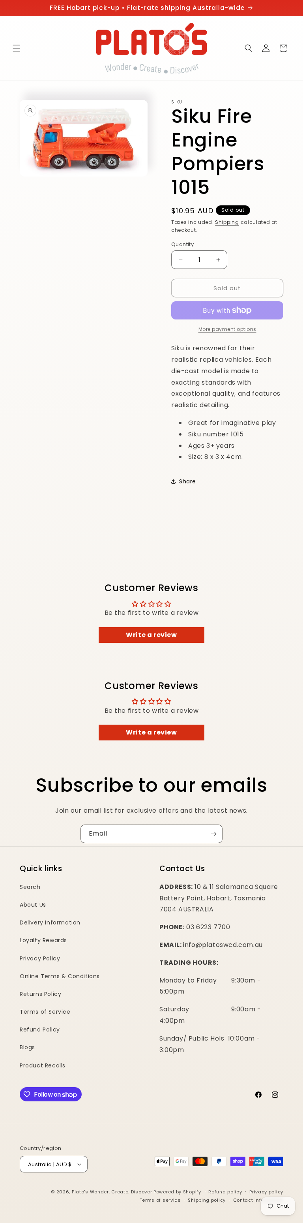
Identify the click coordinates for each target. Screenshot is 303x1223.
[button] (16, 48)
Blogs (27, 1047)
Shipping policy (207, 1200)
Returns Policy (40, 994)
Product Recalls (42, 1065)
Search (30, 887)
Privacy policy (266, 1192)
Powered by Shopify (177, 1192)
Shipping (227, 222)
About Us (33, 905)
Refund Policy (40, 1029)
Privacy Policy (40, 958)
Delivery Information (50, 922)
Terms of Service (45, 1012)
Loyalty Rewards (43, 940)
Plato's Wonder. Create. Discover (112, 1192)
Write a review (151, 634)
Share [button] (187, 481)
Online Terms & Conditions (60, 976)
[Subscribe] (213, 834)
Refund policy (225, 1192)
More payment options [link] (227, 329)
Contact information (258, 1200)
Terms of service (160, 1200)
